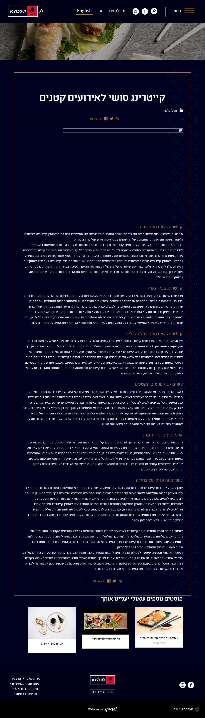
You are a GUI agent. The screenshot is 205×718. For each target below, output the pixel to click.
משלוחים (117, 11)
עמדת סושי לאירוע (52, 644)
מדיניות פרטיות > (25, 694)
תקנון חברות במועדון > (25, 684)
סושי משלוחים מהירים (116, 346)
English (84, 11)
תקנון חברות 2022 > (25, 689)
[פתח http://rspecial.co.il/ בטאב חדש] (102, 709)
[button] (184, 11)
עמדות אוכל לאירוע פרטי (105, 639)
